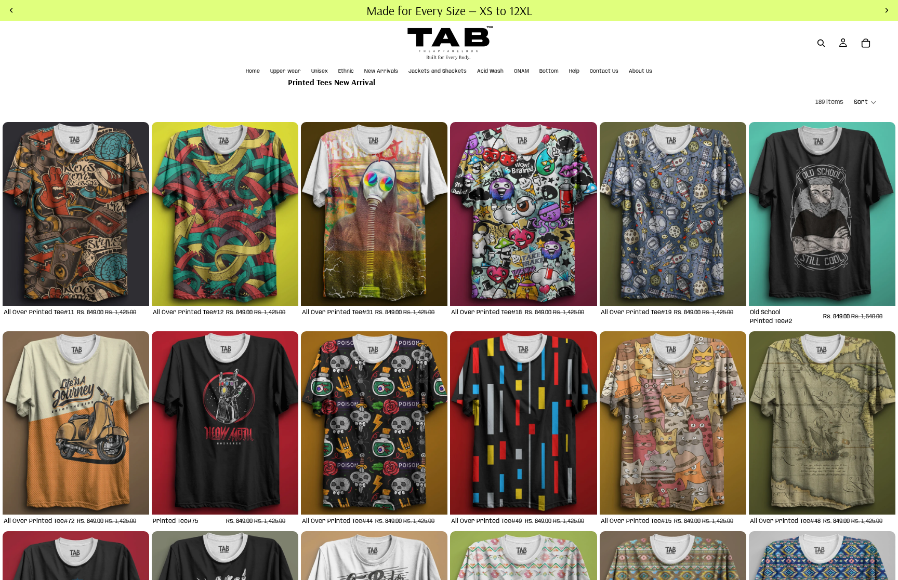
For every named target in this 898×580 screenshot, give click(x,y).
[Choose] (133, 289)
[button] (865, 102)
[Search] (821, 43)
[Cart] (865, 43)
